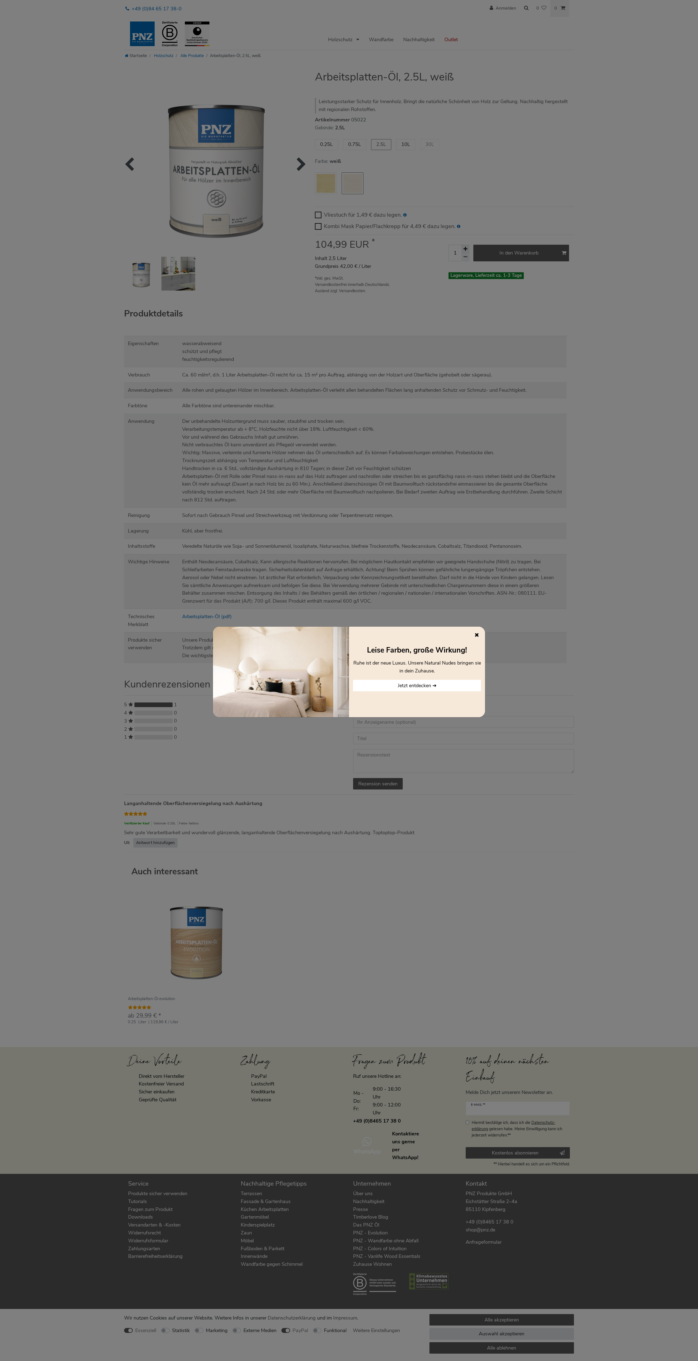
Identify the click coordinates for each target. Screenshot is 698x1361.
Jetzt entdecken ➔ (417, 685)
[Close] (476, 634)
